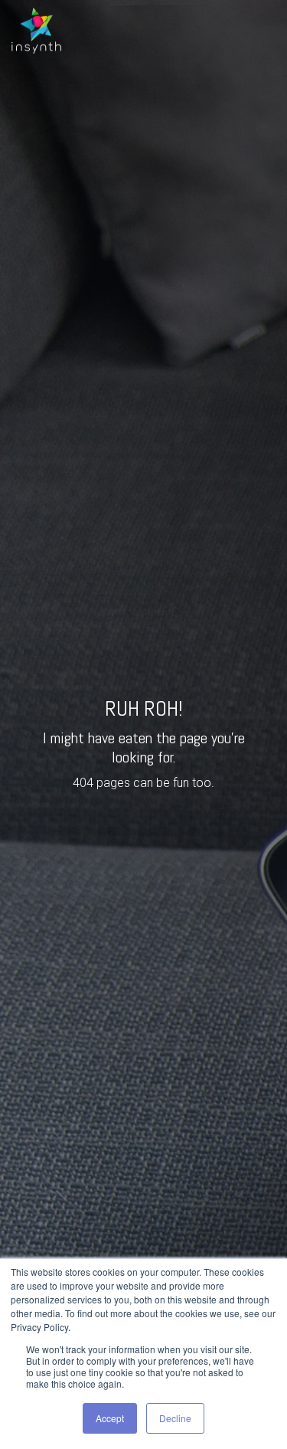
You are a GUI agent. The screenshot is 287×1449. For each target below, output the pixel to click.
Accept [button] (110, 1417)
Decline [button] (175, 1417)
